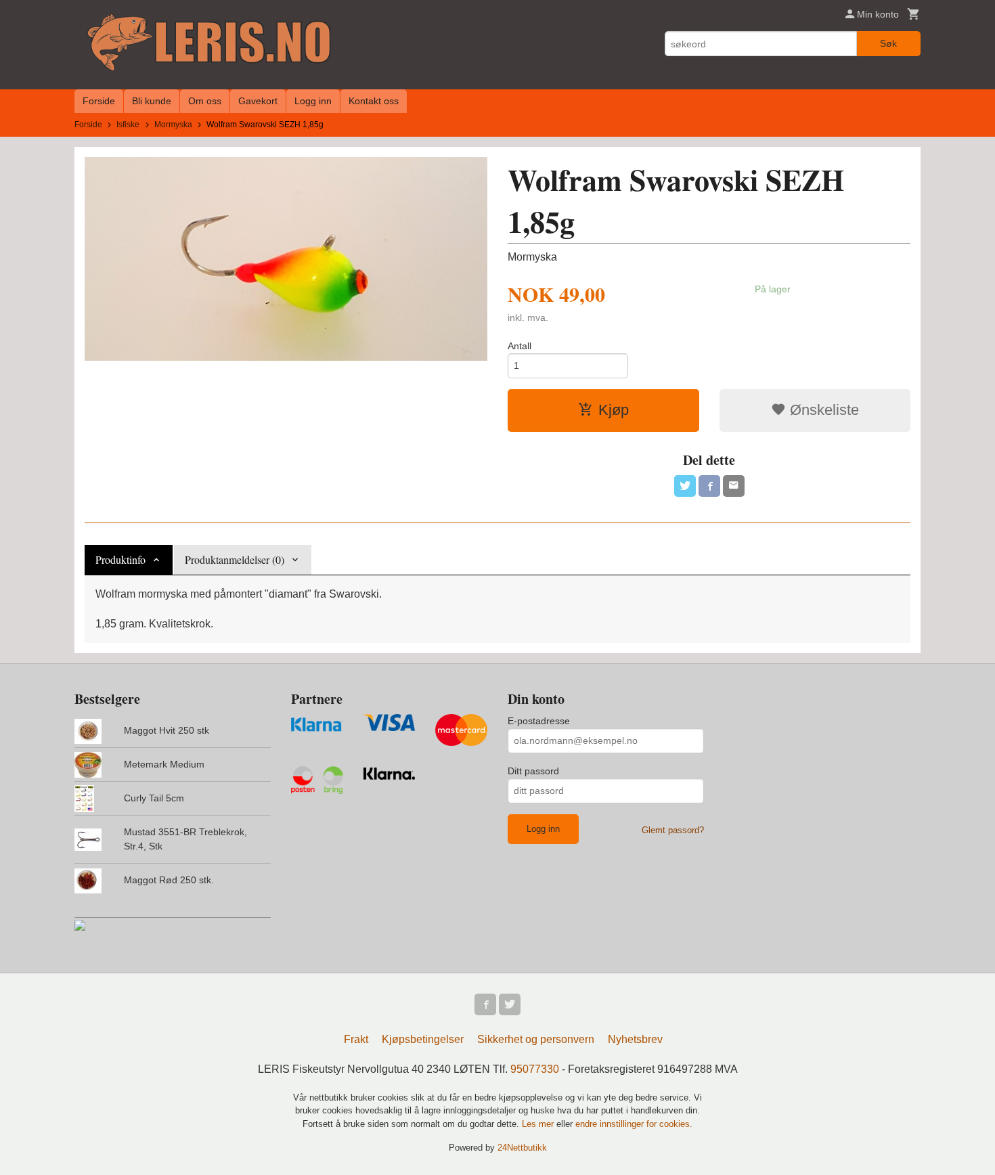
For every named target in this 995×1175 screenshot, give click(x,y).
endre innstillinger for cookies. (633, 1124)
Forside (99, 100)
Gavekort (258, 100)
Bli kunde (151, 100)
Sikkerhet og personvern (535, 1039)
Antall (519, 345)
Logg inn (313, 100)
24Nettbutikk (522, 1148)
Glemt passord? (673, 830)
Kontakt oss (374, 100)
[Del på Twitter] (685, 486)
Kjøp (613, 409)
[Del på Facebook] (709, 486)
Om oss (204, 100)
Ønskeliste (822, 409)
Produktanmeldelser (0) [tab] (234, 559)
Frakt (356, 1039)
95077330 (534, 1069)
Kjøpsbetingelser (423, 1039)
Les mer (539, 1124)
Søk (888, 43)
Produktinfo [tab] (120, 559)
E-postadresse (539, 720)
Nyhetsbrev (635, 1039)
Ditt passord (533, 771)
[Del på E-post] (734, 486)
